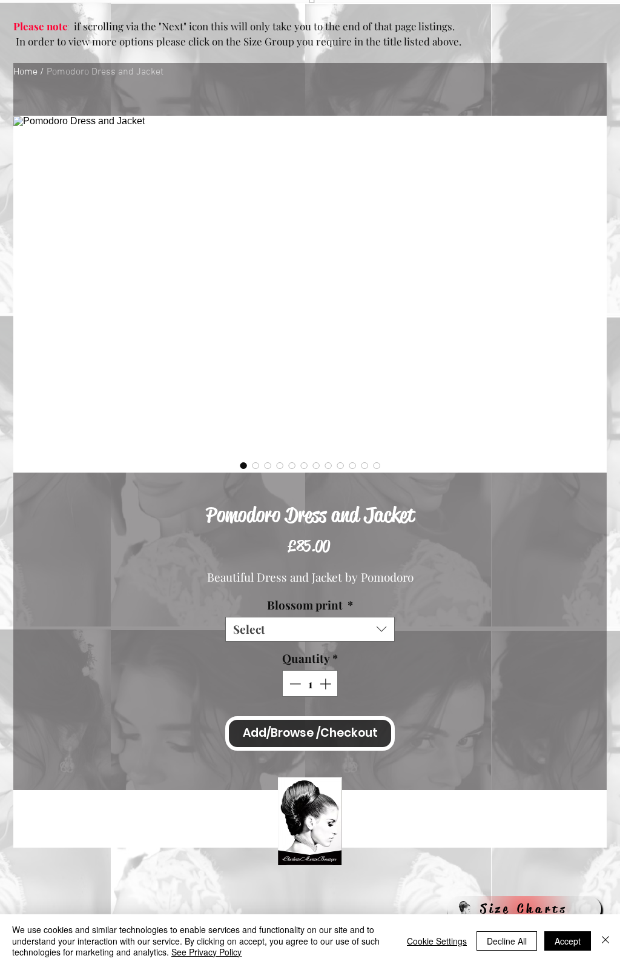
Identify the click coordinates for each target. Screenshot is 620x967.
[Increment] (327, 684)
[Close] (605, 940)
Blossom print (310, 605)
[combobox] (310, 629)
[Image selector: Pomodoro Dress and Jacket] (243, 465)
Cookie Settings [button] (437, 941)
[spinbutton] (310, 684)
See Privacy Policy (206, 952)
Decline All (507, 941)
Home (25, 72)
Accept (568, 941)
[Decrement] (294, 684)
